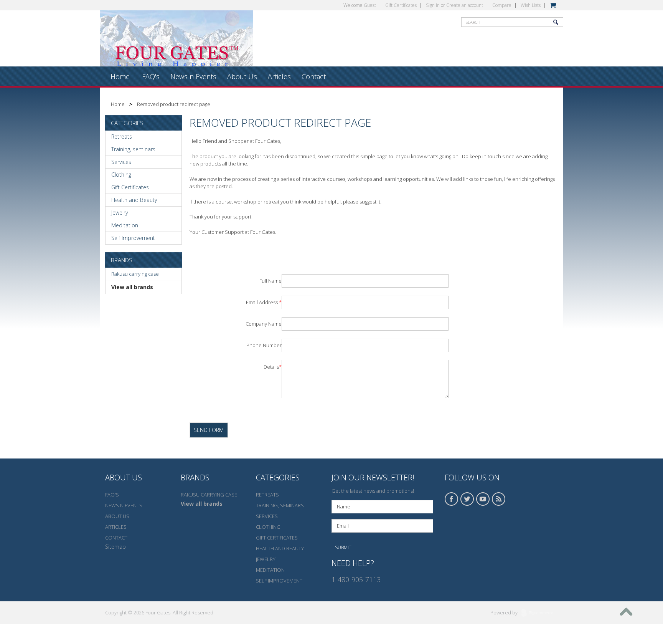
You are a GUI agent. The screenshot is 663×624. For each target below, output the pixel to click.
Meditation (124, 225)
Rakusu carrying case (135, 273)
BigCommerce (539, 613)
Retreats (121, 136)
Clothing (121, 174)
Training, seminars (133, 149)
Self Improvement (133, 238)
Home (118, 104)
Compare (501, 5)
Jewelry (119, 212)
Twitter (467, 499)
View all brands (132, 287)
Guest (370, 5)
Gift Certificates (401, 5)
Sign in (433, 5)
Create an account (464, 5)
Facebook (451, 499)
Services (121, 162)
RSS (499, 499)
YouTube (483, 499)
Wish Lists (531, 5)
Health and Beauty (134, 200)
